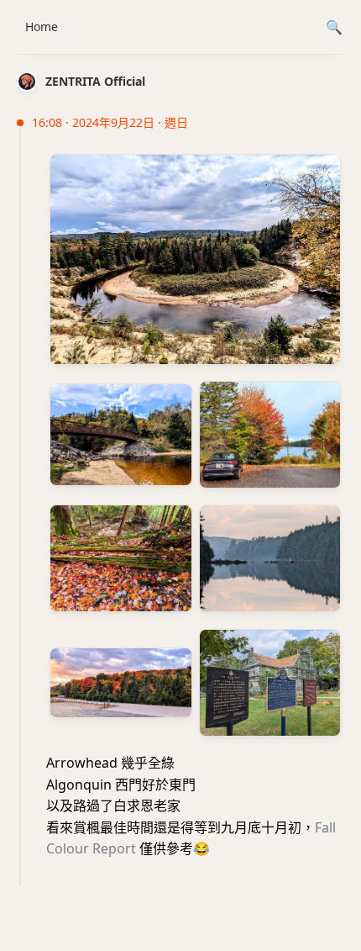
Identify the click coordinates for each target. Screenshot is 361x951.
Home (41, 26)
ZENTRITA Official (95, 81)
